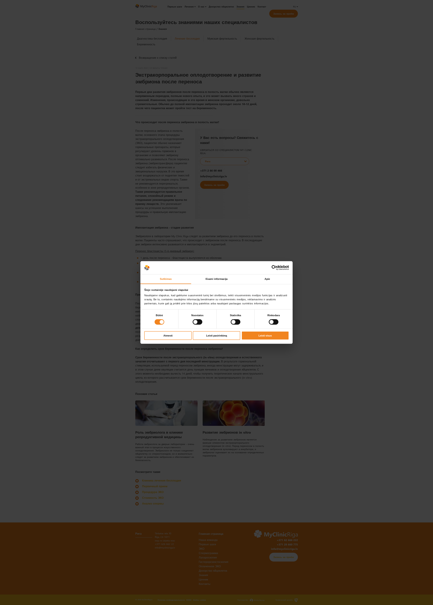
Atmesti (168, 335)
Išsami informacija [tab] (216, 278)
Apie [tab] (267, 278)
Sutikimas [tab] (166, 278)
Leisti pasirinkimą (216, 335)
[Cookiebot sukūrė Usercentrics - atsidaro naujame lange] (274, 267)
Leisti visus (265, 335)
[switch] (197, 322)
